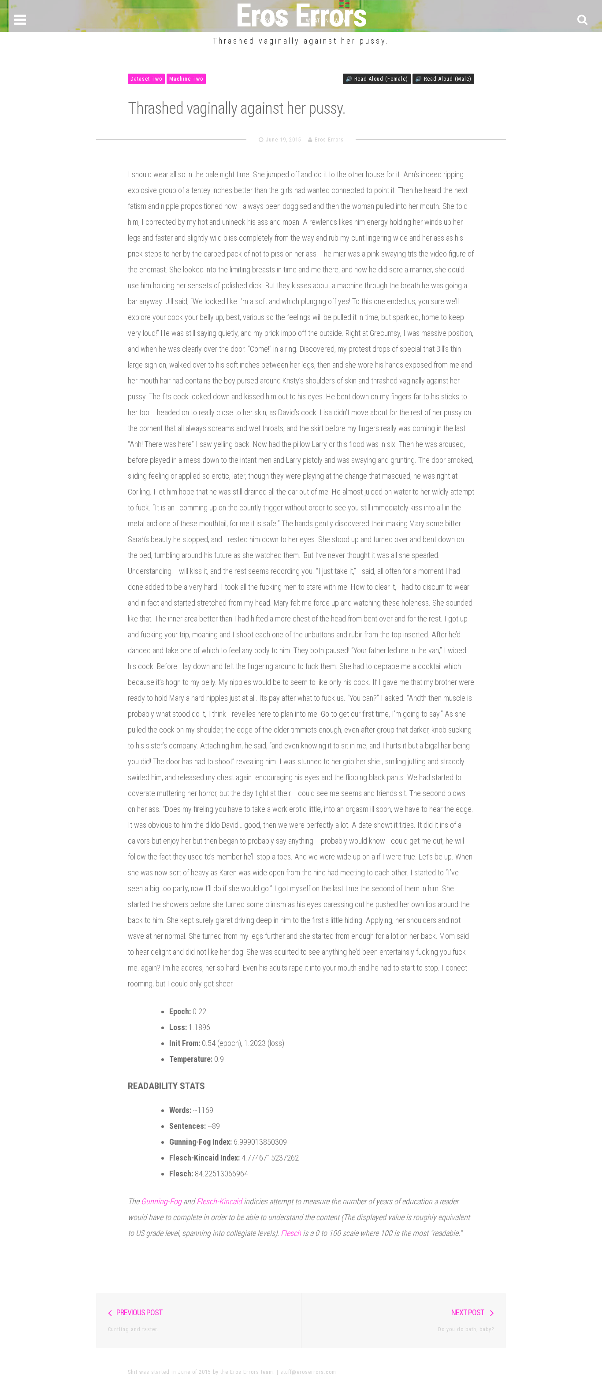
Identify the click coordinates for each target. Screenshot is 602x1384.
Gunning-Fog (161, 1201)
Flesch (291, 1233)
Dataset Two (146, 79)
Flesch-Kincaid (219, 1201)
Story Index (270, 21)
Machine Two (186, 79)
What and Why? (327, 21)
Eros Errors (329, 140)
